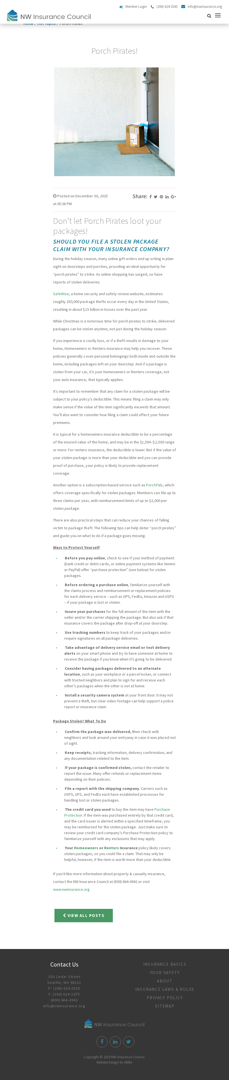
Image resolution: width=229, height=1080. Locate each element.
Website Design (107, 1062)
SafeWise (61, 293)
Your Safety (165, 972)
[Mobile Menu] (219, 15)
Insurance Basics (165, 964)
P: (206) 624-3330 (64, 988)
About (165, 981)
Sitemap (165, 1006)
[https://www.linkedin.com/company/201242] (114, 1042)
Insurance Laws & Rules (165, 989)
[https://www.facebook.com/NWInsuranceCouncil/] (101, 1042)
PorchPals (154, 484)
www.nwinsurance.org (71, 889)
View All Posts (85, 915)
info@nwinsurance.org (64, 1005)
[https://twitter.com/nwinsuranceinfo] (128, 1042)
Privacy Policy (165, 997)
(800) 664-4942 (64, 1000)
